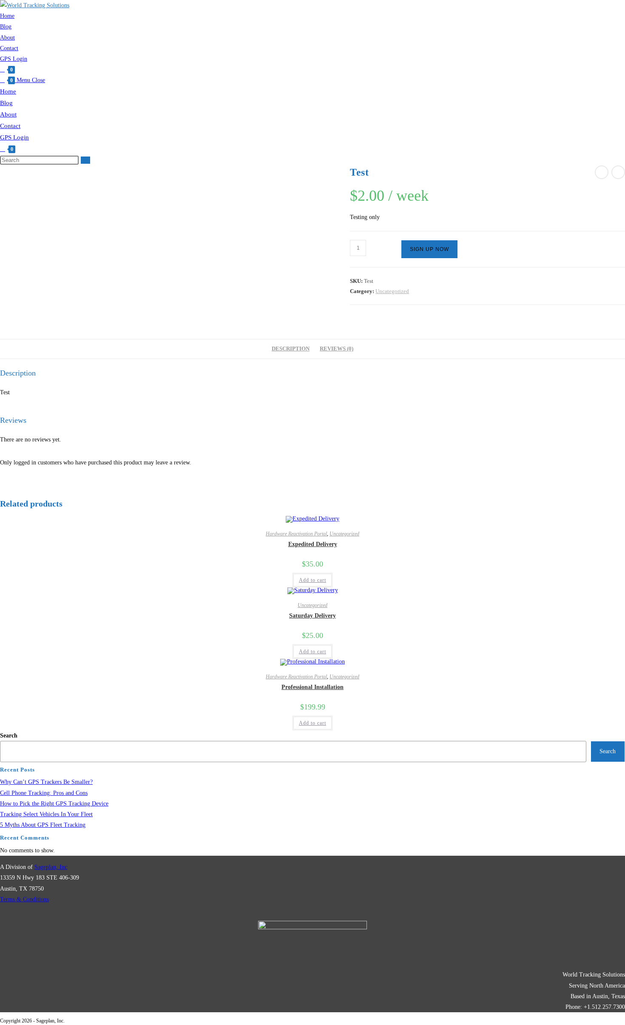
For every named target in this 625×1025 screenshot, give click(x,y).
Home (8, 91)
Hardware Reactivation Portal (296, 534)
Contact (10, 125)
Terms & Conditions (24, 899)
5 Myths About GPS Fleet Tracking (42, 825)
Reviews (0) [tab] (336, 349)
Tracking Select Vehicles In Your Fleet (46, 814)
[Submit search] (85, 160)
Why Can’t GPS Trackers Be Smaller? (46, 782)
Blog (6, 103)
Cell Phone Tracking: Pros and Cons (44, 793)
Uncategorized (392, 291)
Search (8, 735)
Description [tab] (291, 349)
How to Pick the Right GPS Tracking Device (54, 803)
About (8, 114)
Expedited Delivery (312, 544)
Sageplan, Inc (50, 867)
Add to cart (312, 580)
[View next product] (618, 172)
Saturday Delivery (312, 615)
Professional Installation (312, 687)
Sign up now (429, 249)
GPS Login (14, 137)
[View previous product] (601, 172)
